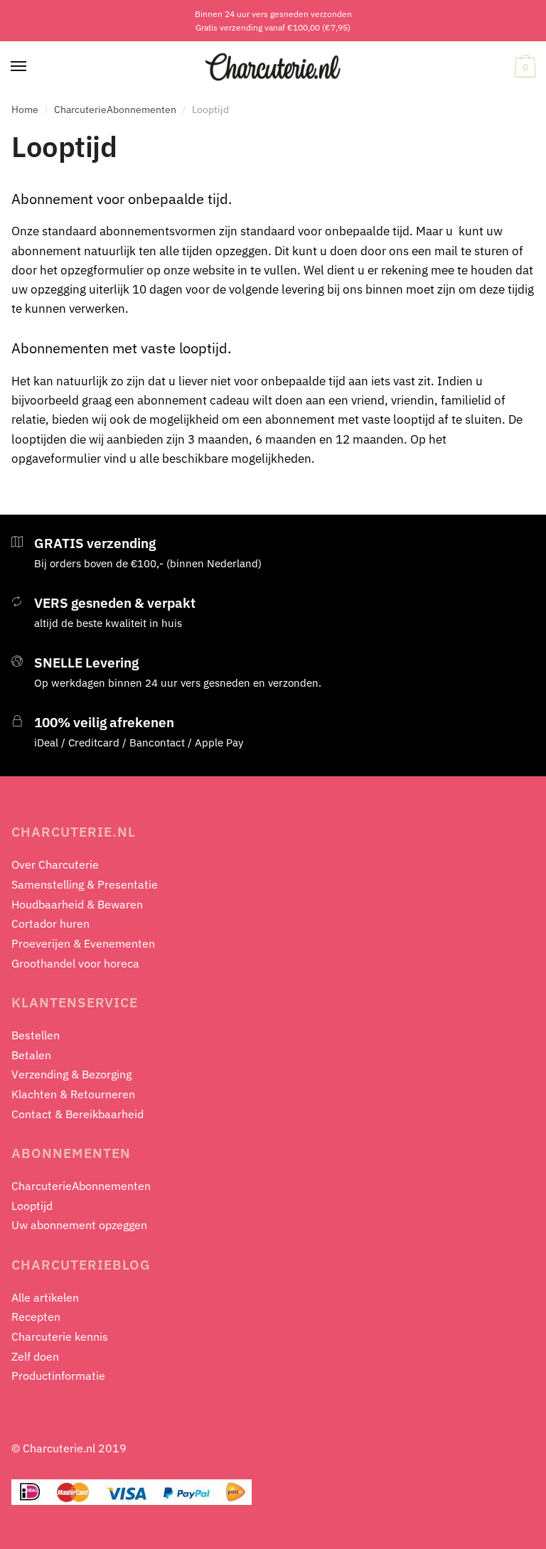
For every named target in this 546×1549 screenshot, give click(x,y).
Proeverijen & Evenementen (83, 943)
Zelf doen (35, 1356)
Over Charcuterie (55, 864)
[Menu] (19, 67)
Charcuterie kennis (59, 1336)
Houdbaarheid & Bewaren (77, 904)
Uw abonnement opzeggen (79, 1225)
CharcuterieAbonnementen (115, 109)
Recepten (35, 1316)
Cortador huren (50, 923)
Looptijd (32, 1206)
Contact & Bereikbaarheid (77, 1114)
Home (24, 109)
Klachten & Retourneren (73, 1094)
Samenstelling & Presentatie (84, 884)
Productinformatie (58, 1375)
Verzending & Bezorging (71, 1074)
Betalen (31, 1055)
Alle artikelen (45, 1297)
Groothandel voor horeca (75, 963)
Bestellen (35, 1035)
